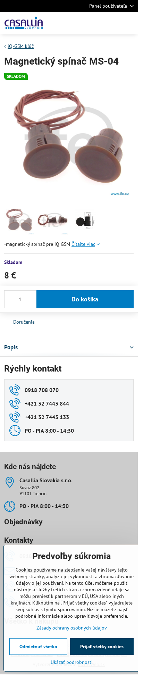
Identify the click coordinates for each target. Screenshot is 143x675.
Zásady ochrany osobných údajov (71, 628)
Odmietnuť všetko (38, 646)
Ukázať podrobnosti (72, 662)
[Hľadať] (96, 23)
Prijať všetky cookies (102, 646)
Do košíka (85, 299)
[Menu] (129, 23)
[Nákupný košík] (112, 23)
